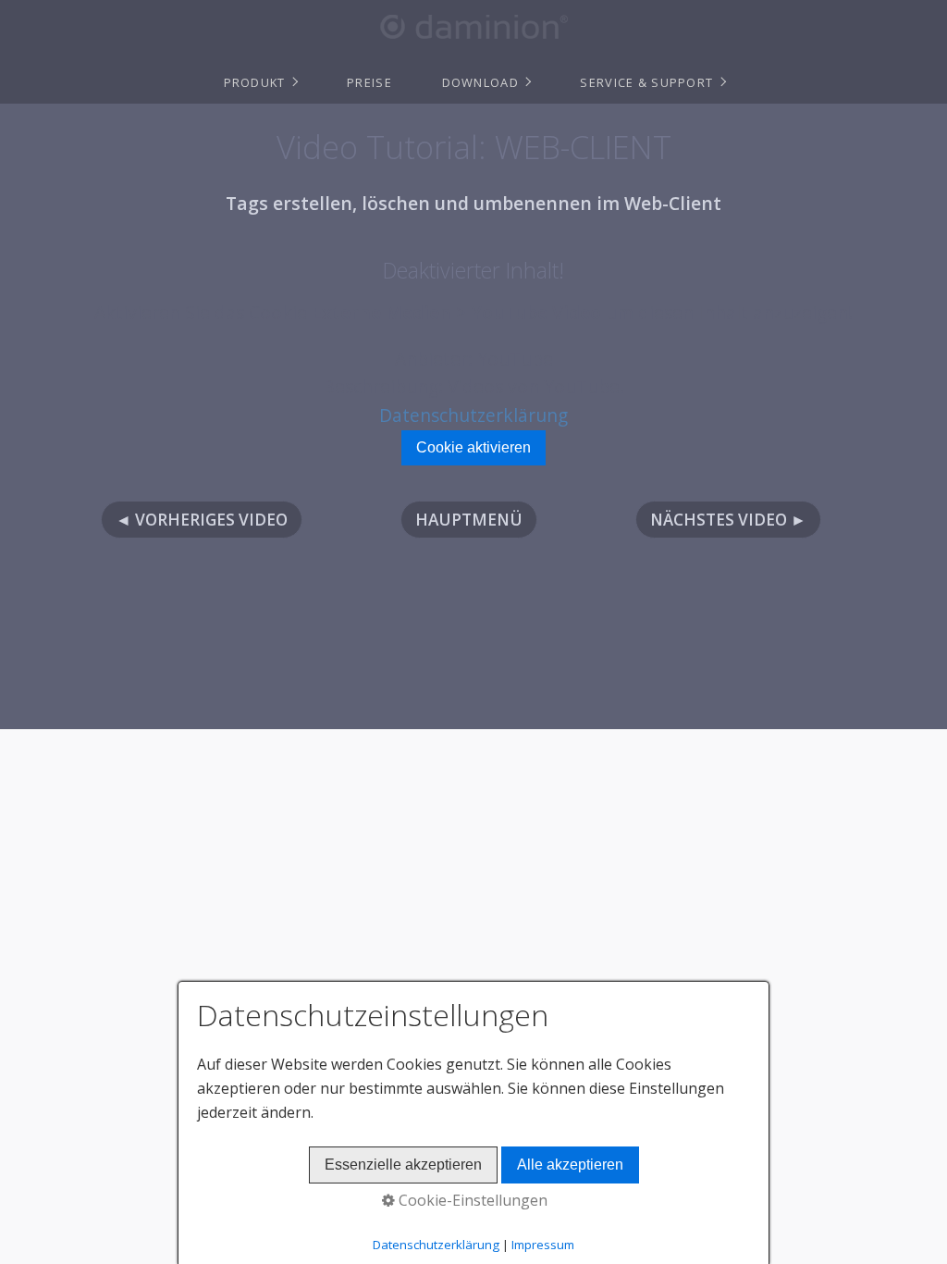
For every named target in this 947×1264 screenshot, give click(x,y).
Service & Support (646, 82)
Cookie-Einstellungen (471, 1200)
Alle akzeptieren (570, 1164)
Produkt (255, 82)
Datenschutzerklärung (473, 415)
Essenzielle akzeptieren (403, 1164)
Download (480, 82)
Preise (369, 82)
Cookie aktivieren (473, 447)
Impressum (542, 1244)
